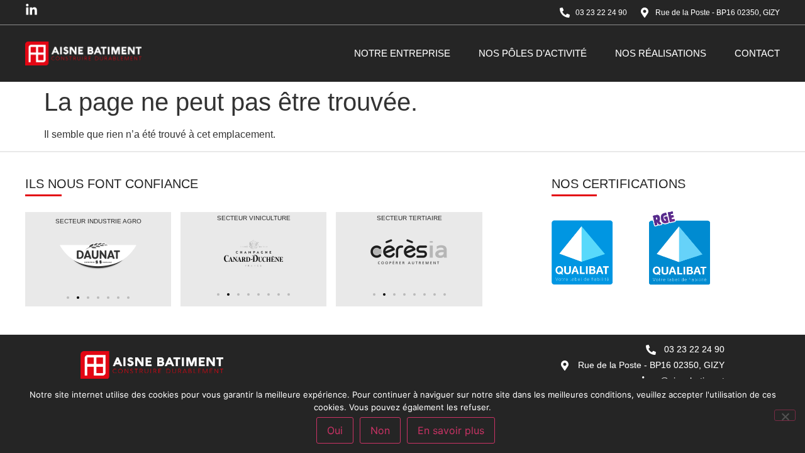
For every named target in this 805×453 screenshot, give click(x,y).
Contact (757, 53)
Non (380, 430)
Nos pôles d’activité (533, 53)
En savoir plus (451, 430)
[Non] (785, 415)
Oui (335, 430)
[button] (68, 297)
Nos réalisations (660, 53)
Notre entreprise (402, 53)
